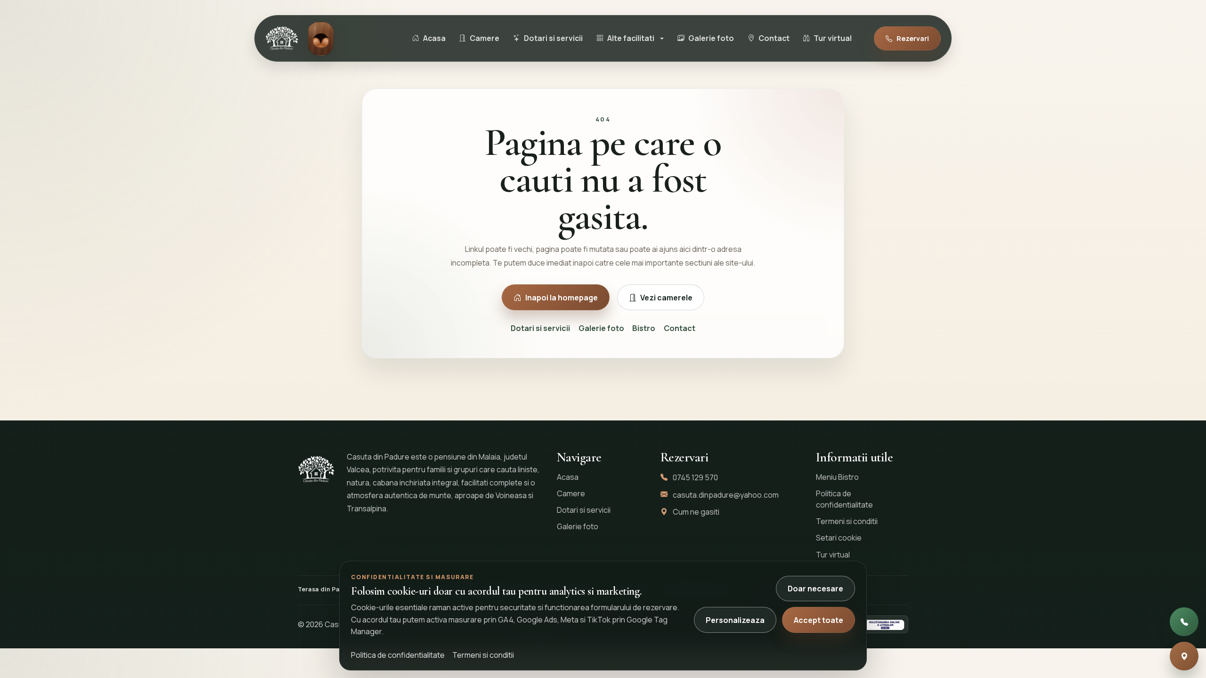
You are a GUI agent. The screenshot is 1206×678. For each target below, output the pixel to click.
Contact (679, 328)
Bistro (643, 328)
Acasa (568, 477)
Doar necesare (815, 588)
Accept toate (818, 620)
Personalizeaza (735, 620)
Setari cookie (839, 538)
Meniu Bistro (837, 477)
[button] (630, 38)
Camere (571, 493)
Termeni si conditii (847, 521)
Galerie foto (601, 328)
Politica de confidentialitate (844, 499)
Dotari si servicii (540, 328)
